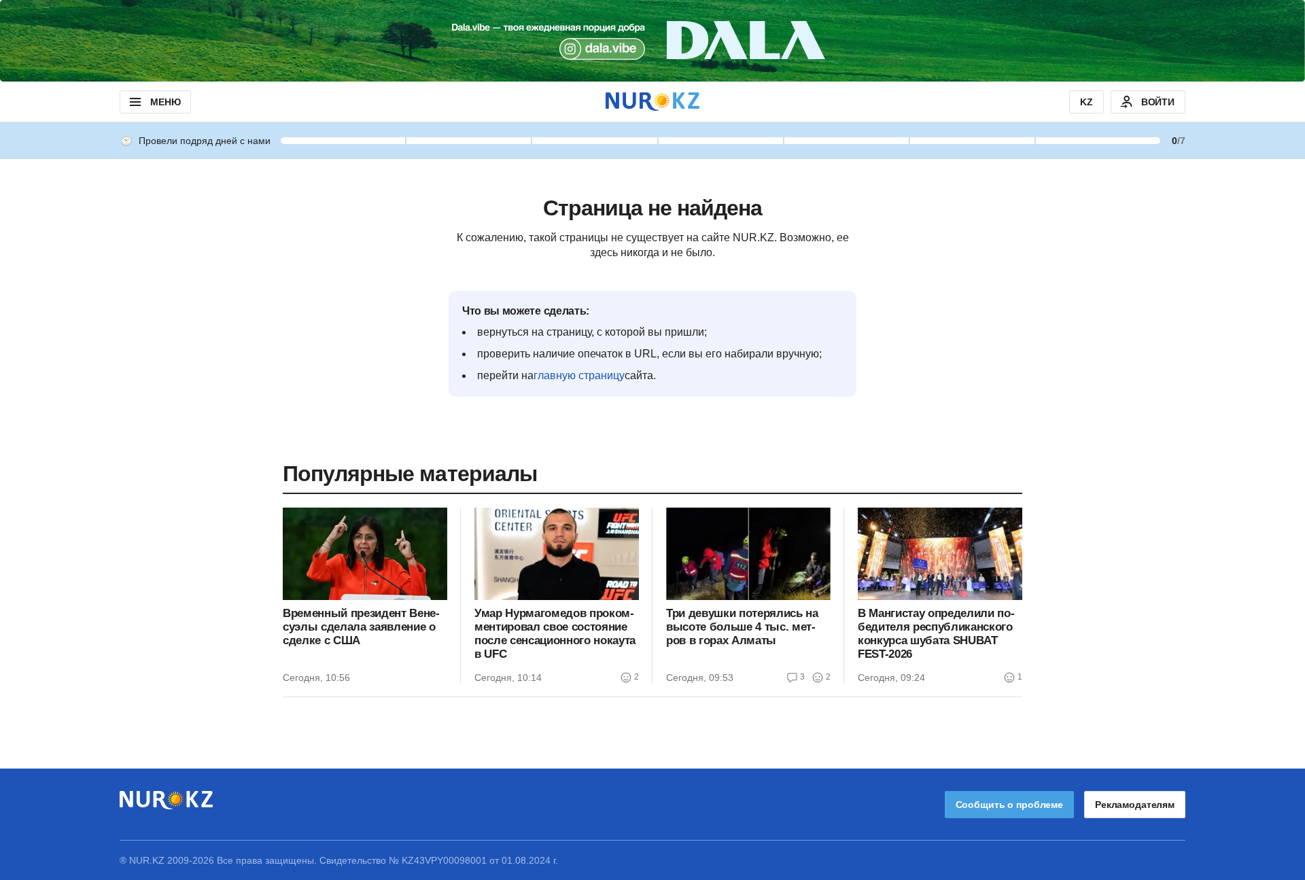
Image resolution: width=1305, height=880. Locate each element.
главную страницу (579, 375)
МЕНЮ (165, 101)
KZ (1086, 101)
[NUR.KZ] (652, 101)
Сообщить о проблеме (1009, 804)
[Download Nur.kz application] (652, 41)
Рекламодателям (1134, 804)
